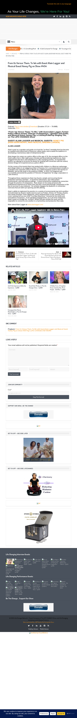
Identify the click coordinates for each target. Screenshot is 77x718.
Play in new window (22, 126)
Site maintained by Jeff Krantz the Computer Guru (38, 622)
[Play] (14, 123)
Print (61, 69)
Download (33, 126)
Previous (21, 252)
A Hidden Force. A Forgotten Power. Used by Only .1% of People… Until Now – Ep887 (58, 287)
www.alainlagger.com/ (35, 204)
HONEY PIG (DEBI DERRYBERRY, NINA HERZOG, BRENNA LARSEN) (36, 141)
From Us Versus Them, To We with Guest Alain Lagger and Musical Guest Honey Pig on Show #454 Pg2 (26, 256)
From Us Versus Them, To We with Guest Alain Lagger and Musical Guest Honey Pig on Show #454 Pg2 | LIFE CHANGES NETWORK (38, 330)
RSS (17, 128)
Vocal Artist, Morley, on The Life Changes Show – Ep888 (37, 287)
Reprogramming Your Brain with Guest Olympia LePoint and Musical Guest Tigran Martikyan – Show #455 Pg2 (51, 256)
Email (67, 69)
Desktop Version (33, 629)
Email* (10, 390)
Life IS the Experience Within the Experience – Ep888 (17, 287)
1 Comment (11, 69)
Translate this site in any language (59, 4)
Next (57, 252)
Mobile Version (44, 629)
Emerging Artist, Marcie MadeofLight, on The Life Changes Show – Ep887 (17, 311)
